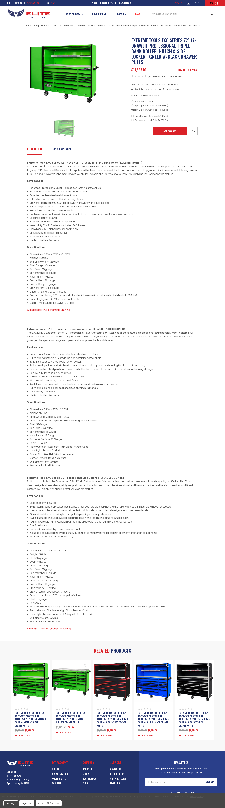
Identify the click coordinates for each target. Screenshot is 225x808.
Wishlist (56, 783)
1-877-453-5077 (14, 775)
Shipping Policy (118, 778)
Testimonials (89, 778)
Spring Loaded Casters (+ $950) (151, 105)
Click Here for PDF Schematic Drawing (49, 628)
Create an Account (61, 773)
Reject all (27, 803)
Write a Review (174, 76)
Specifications (62, 149)
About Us (87, 769)
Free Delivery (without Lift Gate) (151, 115)
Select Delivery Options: (149, 109)
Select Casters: (145, 95)
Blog (85, 783)
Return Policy (117, 773)
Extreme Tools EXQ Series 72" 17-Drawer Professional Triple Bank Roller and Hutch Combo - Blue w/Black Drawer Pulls (153, 719)
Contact (177, 3)
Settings (10, 803)
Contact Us (116, 769)
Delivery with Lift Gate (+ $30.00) (152, 120)
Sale (137, 13)
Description (34, 149)
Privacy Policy (196, 796)
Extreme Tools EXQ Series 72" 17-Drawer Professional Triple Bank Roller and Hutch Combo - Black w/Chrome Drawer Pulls (194, 719)
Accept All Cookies (48, 803)
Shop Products (74, 13)
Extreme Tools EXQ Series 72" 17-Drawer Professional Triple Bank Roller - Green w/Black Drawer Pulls (71, 718)
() (216, 3)
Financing (120, 13)
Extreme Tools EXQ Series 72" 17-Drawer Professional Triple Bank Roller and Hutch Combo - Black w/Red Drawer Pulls (112, 719)
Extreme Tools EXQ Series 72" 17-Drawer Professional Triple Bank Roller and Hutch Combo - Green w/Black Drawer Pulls (30, 719)
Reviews (87, 773)
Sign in (55, 769)
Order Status (59, 778)
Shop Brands (99, 13)
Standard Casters (144, 101)
